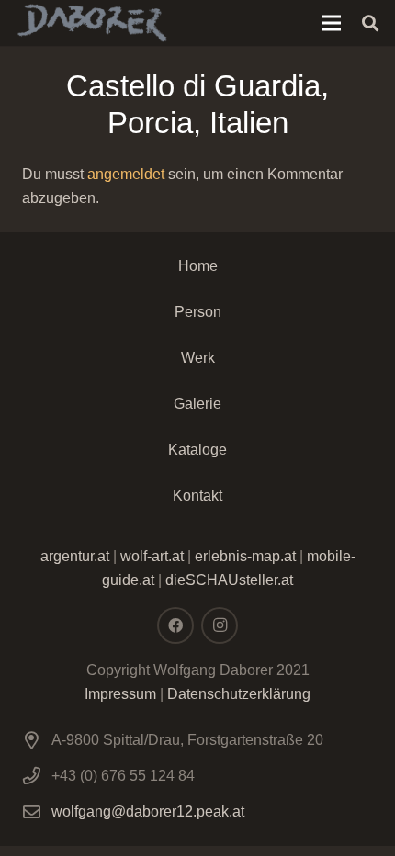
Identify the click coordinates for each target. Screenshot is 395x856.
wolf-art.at (152, 556)
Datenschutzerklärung (238, 694)
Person (198, 312)
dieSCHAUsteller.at (229, 580)
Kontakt (197, 495)
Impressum (120, 694)
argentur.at (74, 556)
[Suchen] (370, 23)
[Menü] (331, 23)
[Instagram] (219, 625)
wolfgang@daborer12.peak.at (147, 811)
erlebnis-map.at (245, 556)
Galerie (197, 403)
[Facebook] (175, 625)
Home (198, 266)
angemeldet (125, 174)
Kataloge (197, 449)
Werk (198, 358)
